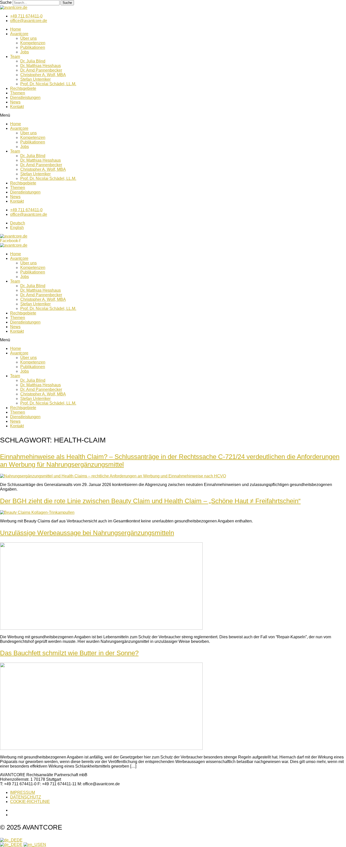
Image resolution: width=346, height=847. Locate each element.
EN (43, 844)
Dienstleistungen (25, 97)
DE (20, 840)
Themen (17, 93)
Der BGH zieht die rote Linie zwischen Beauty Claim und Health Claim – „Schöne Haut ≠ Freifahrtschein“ (150, 501)
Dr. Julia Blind (32, 61)
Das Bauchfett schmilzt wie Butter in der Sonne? (69, 653)
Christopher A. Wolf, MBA (43, 75)
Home (15, 29)
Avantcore (19, 34)
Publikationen (32, 47)
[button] (173, 115)
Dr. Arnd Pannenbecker (41, 70)
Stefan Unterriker (35, 79)
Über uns (28, 38)
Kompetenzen (32, 43)
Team (15, 56)
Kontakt (17, 106)
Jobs (24, 52)
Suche (6, 2)
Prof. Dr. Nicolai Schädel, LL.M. (48, 84)
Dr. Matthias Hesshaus (40, 65)
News (15, 102)
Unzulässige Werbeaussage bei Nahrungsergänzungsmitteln (87, 533)
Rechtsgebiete (23, 88)
